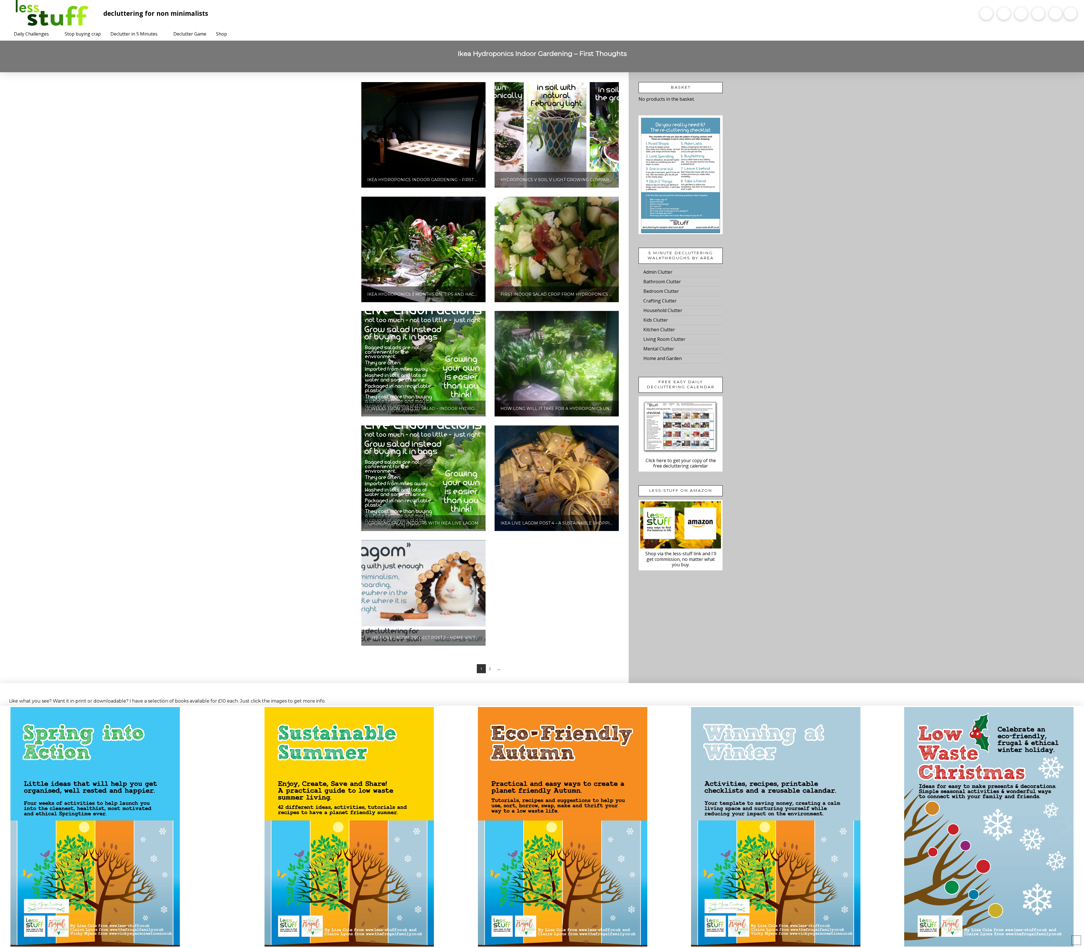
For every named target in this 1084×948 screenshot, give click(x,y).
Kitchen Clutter (659, 329)
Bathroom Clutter (662, 281)
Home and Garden (662, 358)
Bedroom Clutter (661, 291)
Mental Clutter (658, 349)
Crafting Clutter (660, 301)
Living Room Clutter (664, 339)
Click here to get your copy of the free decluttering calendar (681, 463)
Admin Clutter (657, 272)
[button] (1070, 13)
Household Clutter (662, 310)
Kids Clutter (655, 320)
